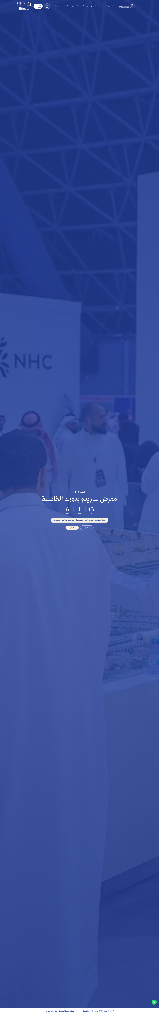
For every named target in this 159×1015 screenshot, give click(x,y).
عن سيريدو (101, 6)
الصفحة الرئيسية (110, 6)
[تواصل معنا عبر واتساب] (154, 1002)
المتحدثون (75, 6)
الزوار (87, 6)
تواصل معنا (55, 6)
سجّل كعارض (38, 6)
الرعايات (82, 6)
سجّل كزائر (47, 6)
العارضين (93, 6)
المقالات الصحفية (65, 6)
